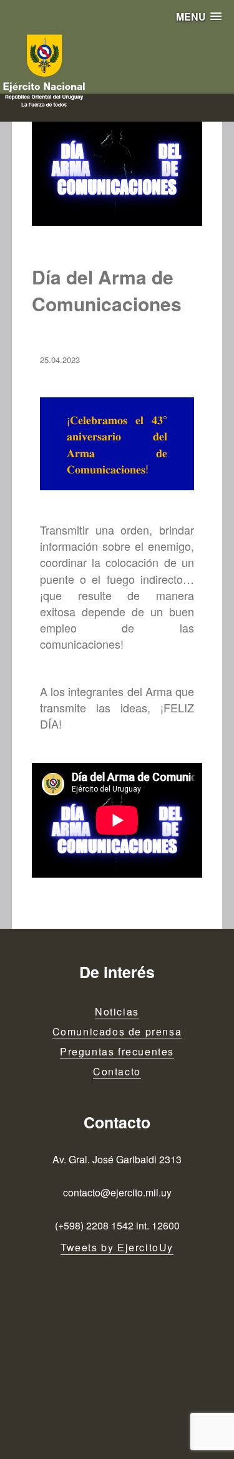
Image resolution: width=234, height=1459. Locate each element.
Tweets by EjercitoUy (117, 1247)
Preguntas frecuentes (117, 1051)
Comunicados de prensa (117, 1031)
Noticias (117, 1011)
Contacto (117, 1071)
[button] (199, 16)
